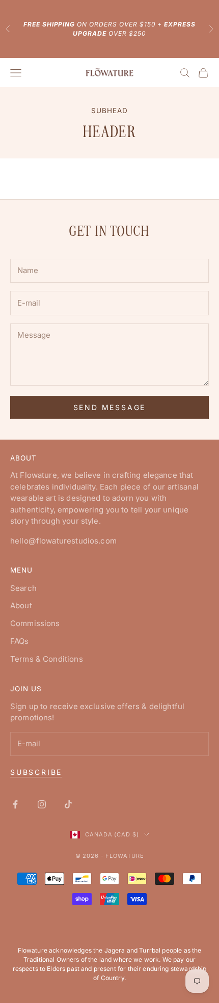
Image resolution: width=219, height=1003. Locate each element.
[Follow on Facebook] (15, 804)
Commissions (35, 623)
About (21, 605)
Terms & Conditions (46, 659)
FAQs (19, 641)
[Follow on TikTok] (68, 804)
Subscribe (36, 772)
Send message (109, 407)
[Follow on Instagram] (42, 804)
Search (23, 588)
